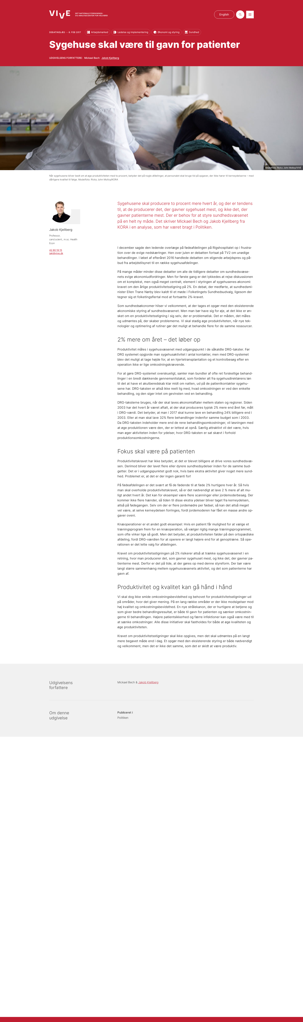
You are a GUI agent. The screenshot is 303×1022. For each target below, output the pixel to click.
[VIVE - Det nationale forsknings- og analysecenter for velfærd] (78, 14)
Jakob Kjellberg (110, 57)
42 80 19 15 (55, 250)
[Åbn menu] (250, 14)
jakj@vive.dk (56, 253)
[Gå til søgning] (240, 14)
